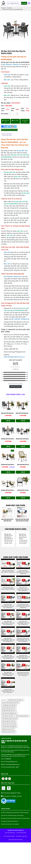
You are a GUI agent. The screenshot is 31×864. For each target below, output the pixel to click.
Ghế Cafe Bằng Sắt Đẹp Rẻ (22, 716)
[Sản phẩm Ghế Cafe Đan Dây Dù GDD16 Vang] (23, 456)
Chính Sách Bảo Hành (10, 832)
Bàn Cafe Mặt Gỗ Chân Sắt (8, 708)
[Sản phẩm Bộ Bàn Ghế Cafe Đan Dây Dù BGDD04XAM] (8, 430)
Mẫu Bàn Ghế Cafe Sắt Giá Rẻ (7, 818)
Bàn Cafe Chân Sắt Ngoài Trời (9, 713)
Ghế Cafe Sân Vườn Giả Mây (9, 723)
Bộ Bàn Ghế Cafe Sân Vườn (8, 710)
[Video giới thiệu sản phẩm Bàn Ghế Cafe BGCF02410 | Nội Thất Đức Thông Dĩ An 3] (23, 581)
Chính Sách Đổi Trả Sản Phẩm (15, 839)
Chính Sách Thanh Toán (21, 836)
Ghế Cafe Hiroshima (24, 812)
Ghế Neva (3, 812)
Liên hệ (8, 420)
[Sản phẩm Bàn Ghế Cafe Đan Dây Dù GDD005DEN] (8, 404)
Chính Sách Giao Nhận (9, 836)
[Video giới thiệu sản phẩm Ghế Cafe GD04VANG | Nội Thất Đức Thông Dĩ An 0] (8, 564)
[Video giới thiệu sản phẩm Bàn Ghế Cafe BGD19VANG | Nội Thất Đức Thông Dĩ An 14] (8, 682)
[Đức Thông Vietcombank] (9, 788)
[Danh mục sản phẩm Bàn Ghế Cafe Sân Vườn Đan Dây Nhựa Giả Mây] (23, 512)
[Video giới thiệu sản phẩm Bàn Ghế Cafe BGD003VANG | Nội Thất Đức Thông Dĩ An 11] (23, 648)
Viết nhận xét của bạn (15, 386)
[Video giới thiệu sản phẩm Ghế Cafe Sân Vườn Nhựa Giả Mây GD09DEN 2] (8, 581)
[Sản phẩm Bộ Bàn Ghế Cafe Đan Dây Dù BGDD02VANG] (8, 456)
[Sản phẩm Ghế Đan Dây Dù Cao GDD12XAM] (23, 481)
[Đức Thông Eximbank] (3, 788)
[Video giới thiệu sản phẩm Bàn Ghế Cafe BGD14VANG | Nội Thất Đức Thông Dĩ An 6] (8, 615)
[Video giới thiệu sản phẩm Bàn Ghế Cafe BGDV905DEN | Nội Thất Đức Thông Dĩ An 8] (8, 632)
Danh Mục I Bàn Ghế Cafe (17, 815)
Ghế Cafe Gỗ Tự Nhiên (7, 716)
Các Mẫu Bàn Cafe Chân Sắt (9, 705)
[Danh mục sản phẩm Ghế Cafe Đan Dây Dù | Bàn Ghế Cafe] (8, 512)
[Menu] (29, 3)
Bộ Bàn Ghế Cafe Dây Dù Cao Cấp (10, 129)
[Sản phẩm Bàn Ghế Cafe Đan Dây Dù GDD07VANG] (23, 404)
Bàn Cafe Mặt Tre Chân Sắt (8, 721)
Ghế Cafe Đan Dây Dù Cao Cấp (9, 718)
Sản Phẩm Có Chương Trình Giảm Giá (9, 821)
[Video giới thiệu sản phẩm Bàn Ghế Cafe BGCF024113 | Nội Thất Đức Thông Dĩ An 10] (8, 648)
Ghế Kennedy (9, 812)
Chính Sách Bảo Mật (21, 832)
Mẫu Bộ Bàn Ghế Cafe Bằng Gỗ (15, 700)
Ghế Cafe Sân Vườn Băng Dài (9, 726)
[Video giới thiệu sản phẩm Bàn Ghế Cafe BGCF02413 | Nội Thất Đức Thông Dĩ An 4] (8, 598)
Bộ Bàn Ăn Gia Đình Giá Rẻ (8, 731)
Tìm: (9, 3)
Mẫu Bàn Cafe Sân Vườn (8, 729)
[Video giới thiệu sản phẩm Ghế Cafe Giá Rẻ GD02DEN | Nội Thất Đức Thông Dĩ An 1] (23, 564)
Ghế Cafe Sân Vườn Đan (6, 815)
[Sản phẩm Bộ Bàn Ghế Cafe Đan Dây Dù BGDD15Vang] (8, 481)
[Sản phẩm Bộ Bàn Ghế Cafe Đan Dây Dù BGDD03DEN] (23, 430)
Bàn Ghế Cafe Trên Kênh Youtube (22, 818)
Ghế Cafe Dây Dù (15, 812)
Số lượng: (4, 113)
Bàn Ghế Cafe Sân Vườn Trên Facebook (10, 824)
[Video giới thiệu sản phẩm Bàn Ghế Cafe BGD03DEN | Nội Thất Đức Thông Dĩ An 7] (23, 615)
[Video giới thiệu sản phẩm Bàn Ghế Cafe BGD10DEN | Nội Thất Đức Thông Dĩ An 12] (8, 665)
